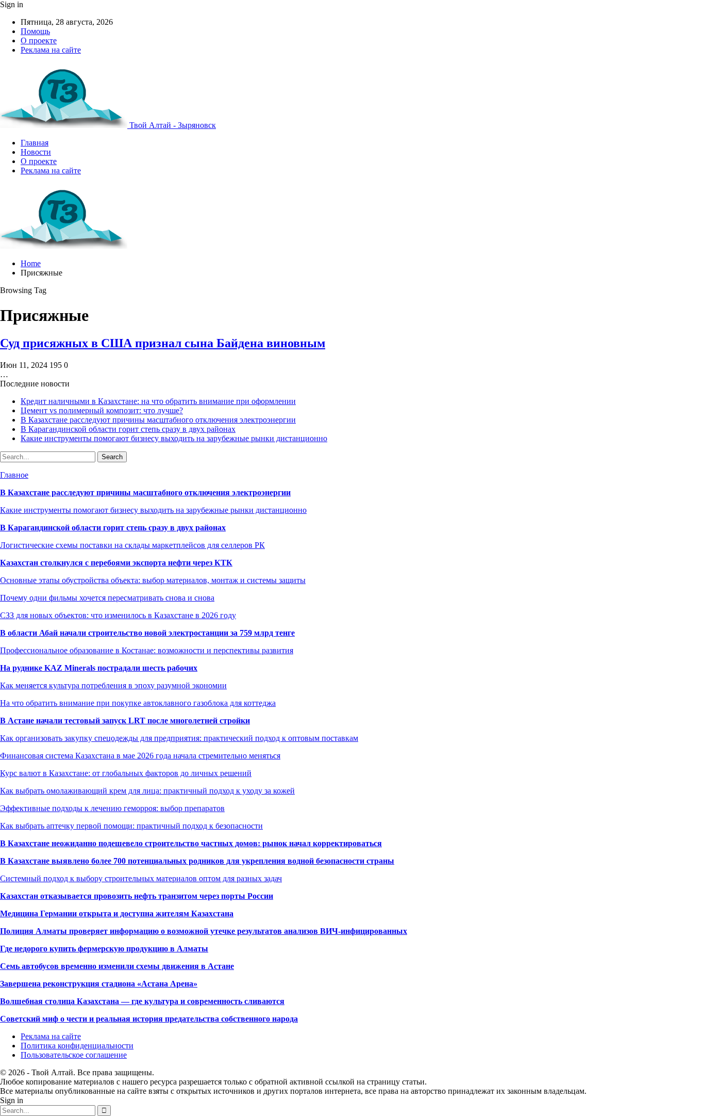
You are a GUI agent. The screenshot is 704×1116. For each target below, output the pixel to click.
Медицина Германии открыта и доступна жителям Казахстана (116, 913)
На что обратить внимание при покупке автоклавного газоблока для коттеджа (138, 703)
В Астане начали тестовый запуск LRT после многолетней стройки (125, 720)
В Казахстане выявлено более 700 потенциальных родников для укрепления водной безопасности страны (197, 860)
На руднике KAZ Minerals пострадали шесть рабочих (98, 668)
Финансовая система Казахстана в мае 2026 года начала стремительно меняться (140, 755)
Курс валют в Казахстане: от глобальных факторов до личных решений (126, 773)
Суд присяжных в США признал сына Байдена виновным (162, 343)
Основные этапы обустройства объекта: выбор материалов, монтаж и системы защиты (153, 580)
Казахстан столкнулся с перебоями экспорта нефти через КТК (116, 562)
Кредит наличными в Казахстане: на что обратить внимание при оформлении (158, 401)
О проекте (39, 40)
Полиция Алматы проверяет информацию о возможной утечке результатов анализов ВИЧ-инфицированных (203, 931)
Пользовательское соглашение (74, 1054)
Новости (36, 152)
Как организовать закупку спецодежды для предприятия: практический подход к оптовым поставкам (179, 738)
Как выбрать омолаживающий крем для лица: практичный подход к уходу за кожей (147, 790)
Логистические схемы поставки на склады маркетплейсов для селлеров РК (132, 545)
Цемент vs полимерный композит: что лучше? (102, 410)
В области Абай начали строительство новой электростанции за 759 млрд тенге (147, 632)
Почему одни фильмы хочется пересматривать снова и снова (107, 597)
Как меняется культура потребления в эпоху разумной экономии (113, 685)
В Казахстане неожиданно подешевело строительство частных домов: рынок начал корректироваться (191, 843)
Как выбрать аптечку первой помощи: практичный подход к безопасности (131, 825)
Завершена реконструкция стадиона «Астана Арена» (98, 983)
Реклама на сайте (51, 49)
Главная (34, 142)
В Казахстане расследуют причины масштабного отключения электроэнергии (158, 419)
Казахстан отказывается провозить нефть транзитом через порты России (136, 896)
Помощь (35, 31)
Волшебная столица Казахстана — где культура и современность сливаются (142, 1001)
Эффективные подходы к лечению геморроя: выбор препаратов (112, 808)
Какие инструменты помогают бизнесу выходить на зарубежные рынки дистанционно (174, 438)
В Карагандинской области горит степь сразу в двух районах (128, 429)
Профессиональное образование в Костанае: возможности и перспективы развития (146, 650)
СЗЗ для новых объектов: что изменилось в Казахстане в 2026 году (118, 615)
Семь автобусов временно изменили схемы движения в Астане (117, 966)
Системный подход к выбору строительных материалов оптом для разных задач (141, 878)
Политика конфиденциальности (77, 1045)
